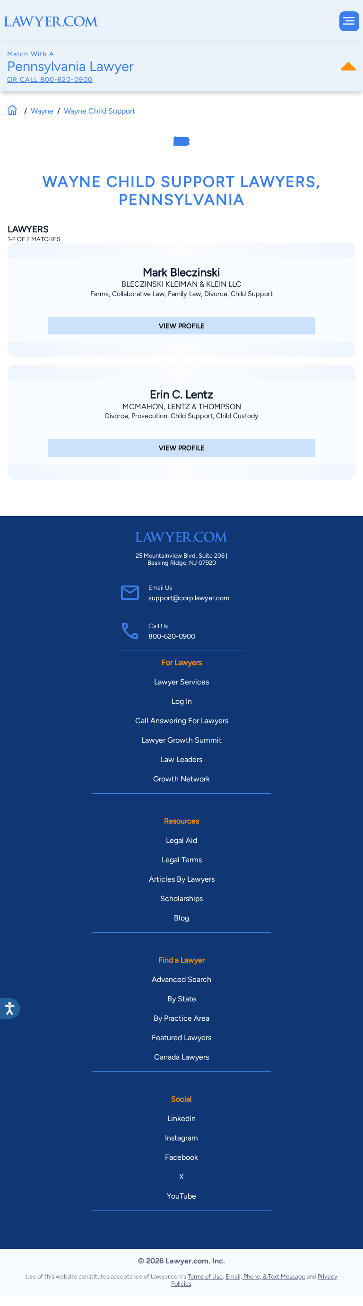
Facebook (181, 1157)
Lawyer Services (181, 681)
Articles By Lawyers (182, 879)
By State (181, 998)
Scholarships (181, 898)
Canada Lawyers (181, 1056)
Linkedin (181, 1118)
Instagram (181, 1137)
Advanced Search (181, 979)
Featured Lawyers (181, 1037)
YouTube (181, 1196)
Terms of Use (205, 1276)
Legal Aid (181, 840)
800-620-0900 (66, 79)
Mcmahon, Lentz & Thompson (181, 406)
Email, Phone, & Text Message (265, 1276)
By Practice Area (181, 1018)
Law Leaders (181, 759)
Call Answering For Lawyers (181, 720)
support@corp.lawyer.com (188, 598)
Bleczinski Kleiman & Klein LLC (181, 284)
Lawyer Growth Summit (181, 740)
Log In (182, 701)
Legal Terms (182, 859)
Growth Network (181, 778)
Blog (181, 917)
